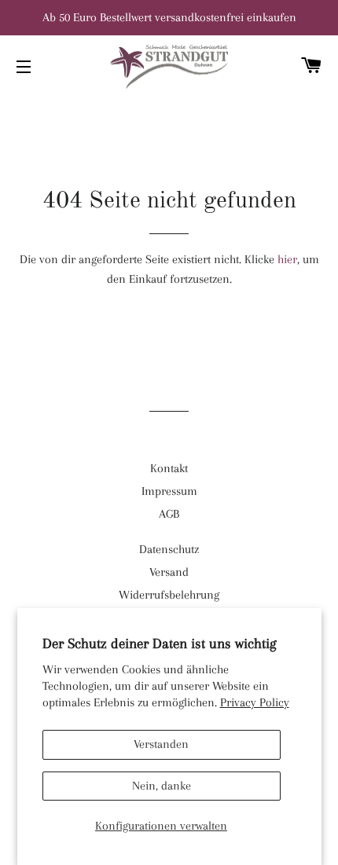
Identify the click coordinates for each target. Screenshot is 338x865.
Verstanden (161, 744)
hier (287, 259)
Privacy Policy (254, 702)
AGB (169, 514)
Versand (169, 572)
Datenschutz (169, 549)
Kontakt (169, 468)
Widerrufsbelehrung (169, 595)
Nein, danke (161, 786)
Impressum (169, 491)
